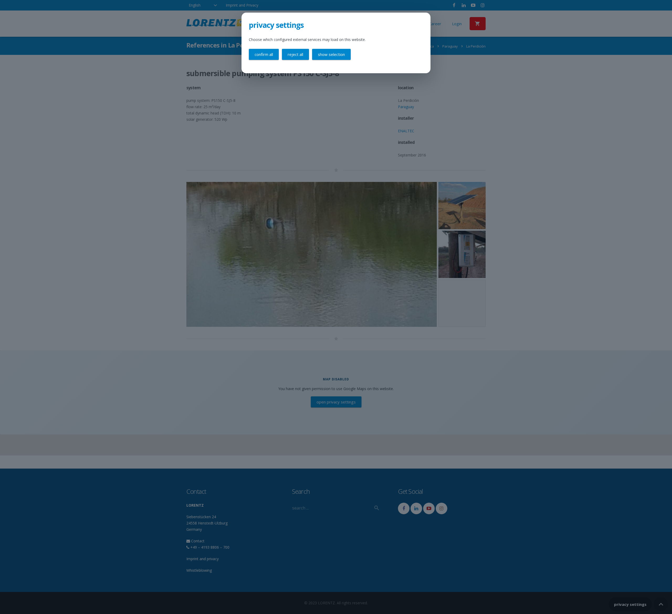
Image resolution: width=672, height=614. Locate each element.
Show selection (331, 54)
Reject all (295, 54)
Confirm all (264, 54)
